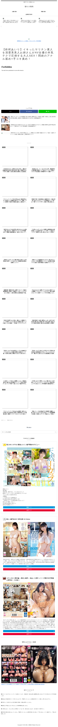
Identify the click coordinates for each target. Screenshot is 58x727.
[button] (55, 432)
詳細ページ (29, 507)
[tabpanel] (11, 26)
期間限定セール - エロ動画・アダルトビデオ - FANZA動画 (29, 40)
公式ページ (29, 510)
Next (57, 26)
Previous (1, 26)
